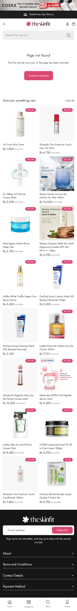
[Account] (67, 24)
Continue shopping (38, 75)
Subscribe (62, 530)
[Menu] (4, 24)
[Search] (68, 35)
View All (69, 100)
